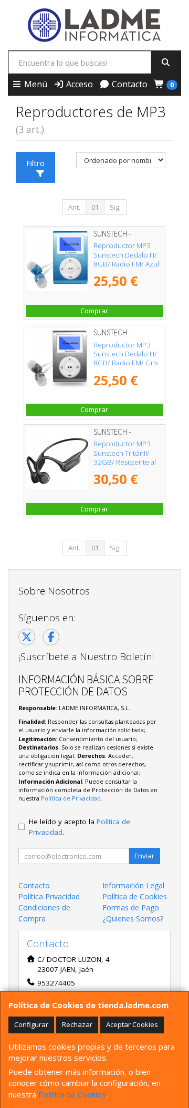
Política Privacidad (49, 896)
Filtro (35, 163)
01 (95, 207)
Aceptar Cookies (132, 1024)
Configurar (31, 1024)
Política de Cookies (72, 1094)
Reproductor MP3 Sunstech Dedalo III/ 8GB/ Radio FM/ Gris (125, 354)
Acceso (78, 84)
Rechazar (77, 1024)
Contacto (129, 84)
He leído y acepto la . (79, 827)
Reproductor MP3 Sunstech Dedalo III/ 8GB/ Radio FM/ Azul (126, 255)
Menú (34, 84)
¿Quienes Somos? (132, 919)
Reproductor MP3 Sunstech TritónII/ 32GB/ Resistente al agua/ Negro (124, 457)
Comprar (94, 310)
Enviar (144, 855)
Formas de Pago (130, 907)
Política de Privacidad (71, 798)
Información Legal (133, 885)
